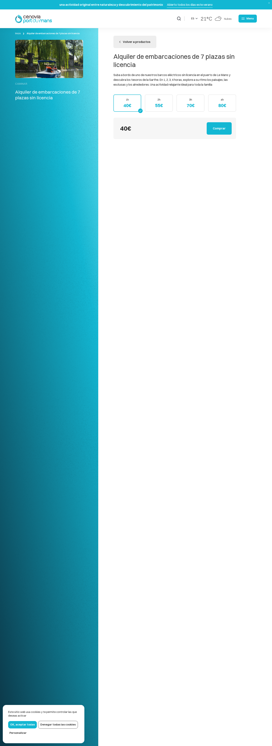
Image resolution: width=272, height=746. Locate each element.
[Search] (180, 18)
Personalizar (18, 733)
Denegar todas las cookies (58, 724)
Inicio (18, 33)
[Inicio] (33, 18)
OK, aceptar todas (22, 724)
